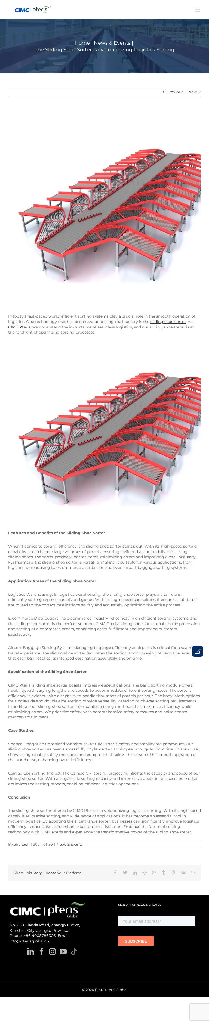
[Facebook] (41, 951)
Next (192, 91)
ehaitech (21, 844)
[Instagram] (52, 951)
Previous (175, 91)
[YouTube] (63, 951)
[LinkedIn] (30, 951)
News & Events (69, 844)
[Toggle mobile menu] (198, 10)
